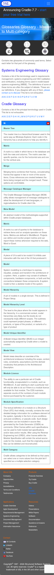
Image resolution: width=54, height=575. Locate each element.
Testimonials (8, 493)
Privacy (6, 483)
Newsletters (33, 530)
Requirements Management (13, 512)
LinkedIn (8, 545)
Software (32, 516)
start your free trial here (24, 12)
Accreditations (8, 486)
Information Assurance (11, 526)
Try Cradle (32, 479)
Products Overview (36, 476)
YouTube (9, 556)
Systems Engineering (11, 516)
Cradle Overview (9, 505)
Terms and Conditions (11, 489)
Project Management (11, 523)
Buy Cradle (33, 483)
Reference (33, 526)
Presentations (34, 509)
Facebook (9, 552)
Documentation (34, 519)
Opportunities (8, 479)
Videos (31, 505)
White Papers (34, 512)
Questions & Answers (37, 523)
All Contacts (11, 541)
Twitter (8, 548)
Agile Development (10, 509)
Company (7, 476)
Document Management (12, 519)
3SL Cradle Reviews (32, 490)
